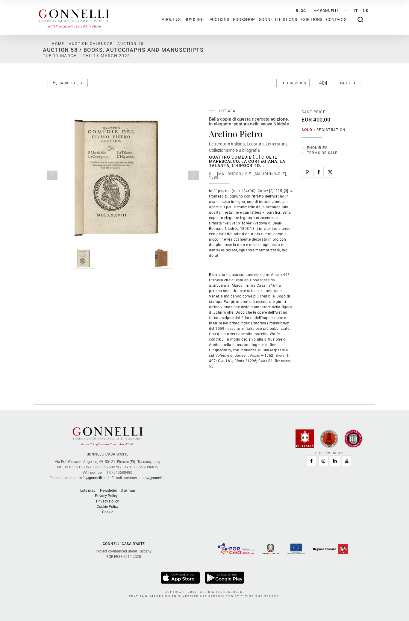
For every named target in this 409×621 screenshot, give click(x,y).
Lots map (88, 490)
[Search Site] (360, 19)
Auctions (219, 19)
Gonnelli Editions (278, 19)
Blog (301, 11)
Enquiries (317, 148)
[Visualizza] (181, 577)
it (356, 11)
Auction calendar (91, 44)
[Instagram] (323, 460)
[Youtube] (347, 460)
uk (366, 11)
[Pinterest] (307, 172)
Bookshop (244, 19)
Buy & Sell (195, 19)
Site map (128, 490)
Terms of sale (322, 153)
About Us (171, 19)
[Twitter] (330, 172)
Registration (331, 130)
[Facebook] (318, 172)
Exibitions (311, 19)
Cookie (107, 512)
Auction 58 (130, 44)
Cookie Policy (108, 507)
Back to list (71, 83)
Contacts (336, 19)
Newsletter (108, 490)
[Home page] (74, 17)
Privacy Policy (106, 496)
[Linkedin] (335, 460)
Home (58, 44)
